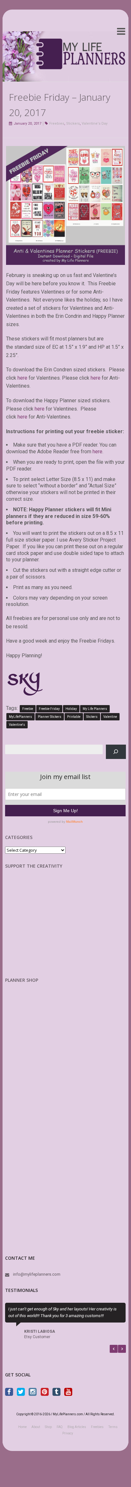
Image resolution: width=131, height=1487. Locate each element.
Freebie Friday (49, 709)
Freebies (56, 123)
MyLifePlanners (20, 716)
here (22, 378)
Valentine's (17, 724)
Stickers (73, 123)
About (35, 1427)
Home (22, 1427)
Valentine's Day (94, 123)
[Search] (116, 752)
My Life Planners (95, 709)
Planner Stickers (49, 716)
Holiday (71, 709)
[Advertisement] (38, 928)
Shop (48, 1427)
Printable (73, 716)
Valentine (110, 716)
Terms (113, 1427)
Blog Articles (76, 1427)
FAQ (60, 1427)
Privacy (67, 1433)
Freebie (27, 709)
